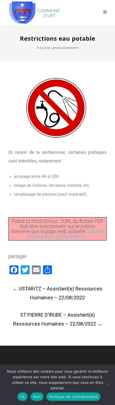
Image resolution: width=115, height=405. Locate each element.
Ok (22, 396)
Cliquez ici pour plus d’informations (66, 233)
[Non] (108, 384)
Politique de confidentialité (73, 396)
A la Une (44, 48)
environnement (65, 48)
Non (37, 396)
